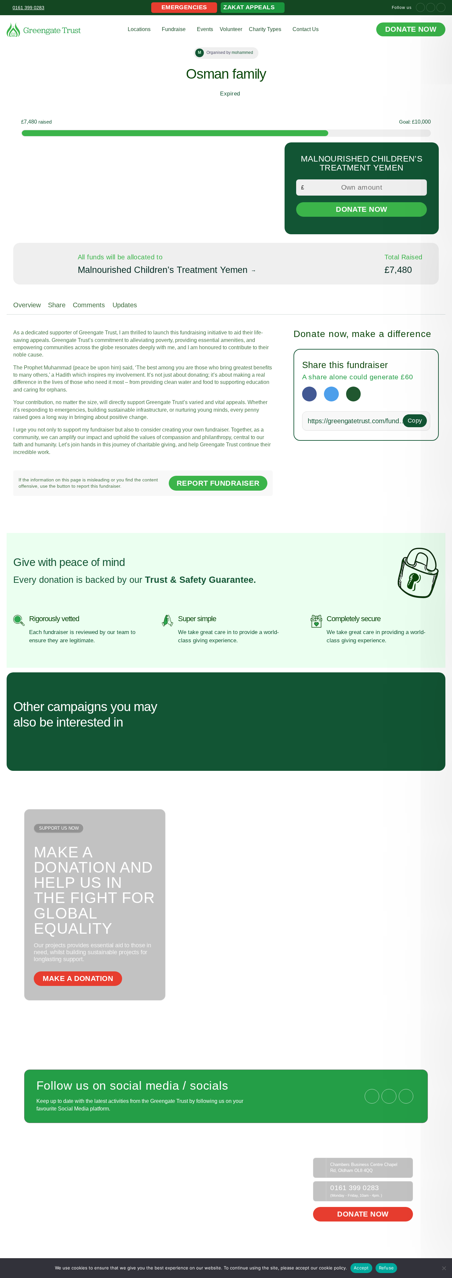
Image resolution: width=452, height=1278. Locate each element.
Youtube (196, 1170)
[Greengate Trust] (44, 29)
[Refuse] (443, 1268)
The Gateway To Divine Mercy (70, 1161)
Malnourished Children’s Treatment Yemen (163, 270)
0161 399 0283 (354, 1187)
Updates (125, 305)
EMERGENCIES (184, 7)
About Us (48, 1170)
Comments (89, 305)
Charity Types (265, 29)
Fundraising (125, 1161)
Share (57, 305)
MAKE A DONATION (78, 978)
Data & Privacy (276, 1170)
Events (205, 29)
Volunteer (231, 29)
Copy (415, 420)
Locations (139, 29)
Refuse (386, 1267)
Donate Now (410, 29)
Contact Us (306, 29)
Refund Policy (275, 1161)
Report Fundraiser (218, 483)
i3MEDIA (407, 1250)
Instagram (198, 1180)
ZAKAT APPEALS (249, 7)
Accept (361, 1267)
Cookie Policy (275, 1180)
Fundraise (174, 29)
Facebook (198, 1161)
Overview (27, 305)
